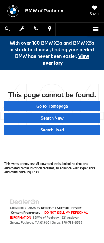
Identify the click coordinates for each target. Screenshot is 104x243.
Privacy (76, 208)
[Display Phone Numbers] (36, 29)
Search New (52, 118)
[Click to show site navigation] (95, 29)
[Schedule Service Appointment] (22, 29)
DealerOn (47, 208)
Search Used (52, 130)
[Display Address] (49, 29)
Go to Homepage (52, 106)
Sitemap (63, 208)
